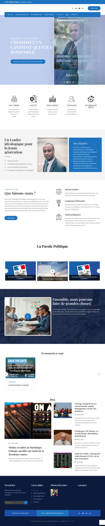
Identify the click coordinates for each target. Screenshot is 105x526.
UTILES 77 (60, 14)
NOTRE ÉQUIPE (49, 14)
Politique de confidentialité (20, 513)
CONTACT (74, 14)
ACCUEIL (10, 14)
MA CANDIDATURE (36, 14)
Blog (67, 14)
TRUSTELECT (71, 521)
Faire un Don (94, 8)
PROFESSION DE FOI (22, 14)
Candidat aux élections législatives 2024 (27, 62)
